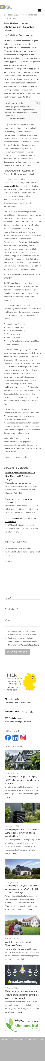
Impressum (6, 1039)
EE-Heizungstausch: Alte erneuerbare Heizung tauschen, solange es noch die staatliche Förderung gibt (22, 994)
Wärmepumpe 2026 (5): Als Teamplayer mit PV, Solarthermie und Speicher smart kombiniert (22, 779)
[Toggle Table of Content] (36, 103)
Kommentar (10, 561)
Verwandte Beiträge (17, 118)
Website (8, 620)
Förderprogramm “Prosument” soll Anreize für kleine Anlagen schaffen (20, 108)
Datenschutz (18, 1039)
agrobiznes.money (11, 387)
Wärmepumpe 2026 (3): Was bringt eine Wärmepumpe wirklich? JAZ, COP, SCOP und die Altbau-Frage (22, 888)
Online (12, 698)
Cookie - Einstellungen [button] (34, 1039)
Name (8, 597)
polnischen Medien (11, 186)
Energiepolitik (10, 18)
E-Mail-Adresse (11, 609)
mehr (8, 797)
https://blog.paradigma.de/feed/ (18, 721)
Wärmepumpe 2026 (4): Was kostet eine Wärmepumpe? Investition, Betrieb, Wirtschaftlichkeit (22, 832)
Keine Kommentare (28, 14)
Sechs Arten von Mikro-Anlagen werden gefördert (21, 114)
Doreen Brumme (26, 35)
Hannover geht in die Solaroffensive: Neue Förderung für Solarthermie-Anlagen (20, 476)
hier (11, 61)
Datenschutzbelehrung (29, 644)
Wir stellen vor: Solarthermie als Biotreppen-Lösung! (18, 943)
